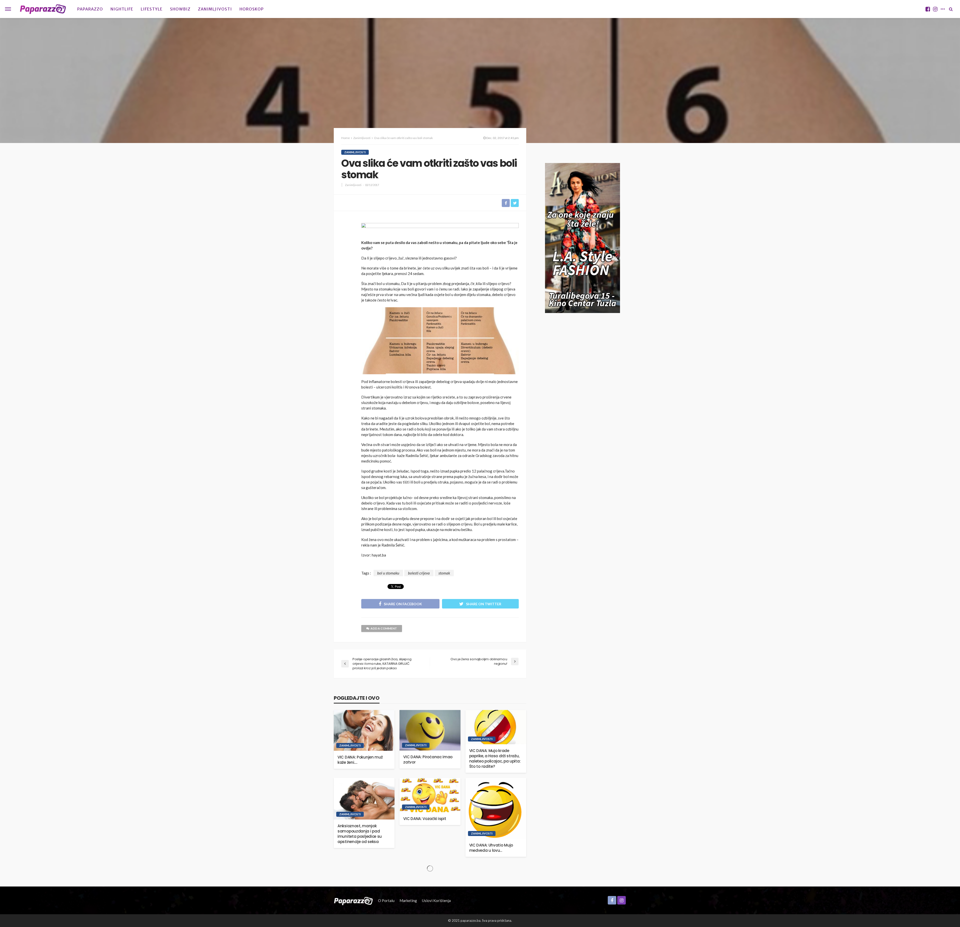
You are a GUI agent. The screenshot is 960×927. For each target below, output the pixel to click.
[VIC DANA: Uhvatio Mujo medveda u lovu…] (496, 808)
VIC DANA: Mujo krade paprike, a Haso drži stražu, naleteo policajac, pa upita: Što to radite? (495, 758)
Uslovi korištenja (436, 900)
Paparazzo (90, 9)
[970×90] (440, 230)
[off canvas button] (8, 9)
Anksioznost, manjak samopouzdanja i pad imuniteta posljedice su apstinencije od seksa (360, 833)
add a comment (383, 628)
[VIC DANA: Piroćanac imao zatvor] (430, 730)
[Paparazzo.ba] (43, 9)
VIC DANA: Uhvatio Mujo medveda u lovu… (491, 847)
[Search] (950, 9)
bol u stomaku (388, 573)
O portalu (386, 900)
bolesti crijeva (419, 573)
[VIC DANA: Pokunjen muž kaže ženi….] (364, 730)
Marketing (408, 900)
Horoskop (252, 9)
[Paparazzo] (353, 900)
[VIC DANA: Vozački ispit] (430, 795)
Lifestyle (151, 9)
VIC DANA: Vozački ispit (424, 818)
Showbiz (180, 9)
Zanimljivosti (215, 9)
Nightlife (121, 9)
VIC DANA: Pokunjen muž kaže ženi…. (360, 759)
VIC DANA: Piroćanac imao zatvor (427, 759)
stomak (444, 573)
